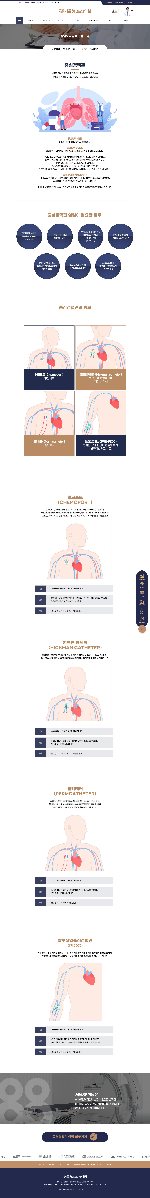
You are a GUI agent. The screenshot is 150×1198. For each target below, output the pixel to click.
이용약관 (51, 1165)
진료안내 (109, 20)
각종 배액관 (94, 49)
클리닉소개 (56, 49)
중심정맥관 (83, 49)
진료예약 (125, 20)
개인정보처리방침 (64, 1165)
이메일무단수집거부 (80, 1165)
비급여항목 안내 (96, 1165)
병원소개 (30, 20)
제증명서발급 (108, 2)
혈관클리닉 (46, 20)
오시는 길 (108, 1165)
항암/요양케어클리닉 (94, 20)
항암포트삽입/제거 (69, 49)
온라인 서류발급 (119, 2)
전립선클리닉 (62, 20)
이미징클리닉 (78, 20)
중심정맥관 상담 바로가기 (70, 1137)
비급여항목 (129, 2)
